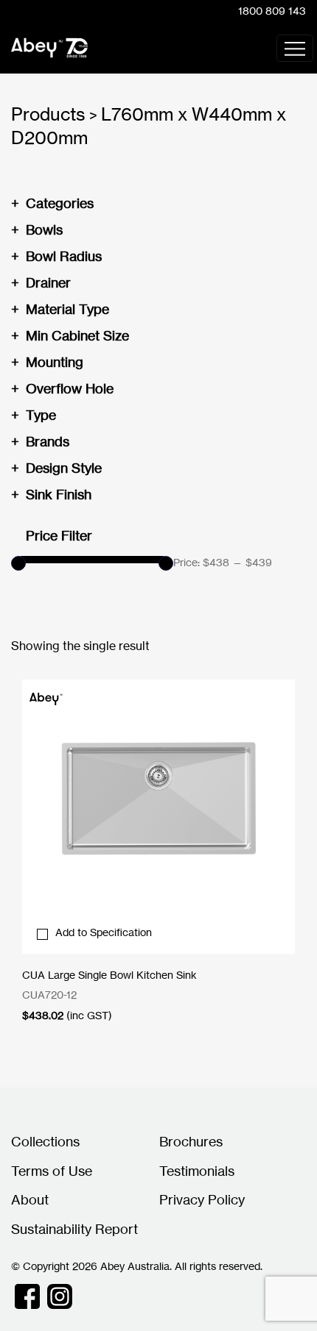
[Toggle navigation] (294, 48)
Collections (45, 1141)
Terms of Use (51, 1171)
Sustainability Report (74, 1229)
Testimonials (196, 1171)
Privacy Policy (202, 1199)
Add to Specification (103, 932)
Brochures (191, 1141)
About (30, 1199)
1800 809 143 (272, 10)
